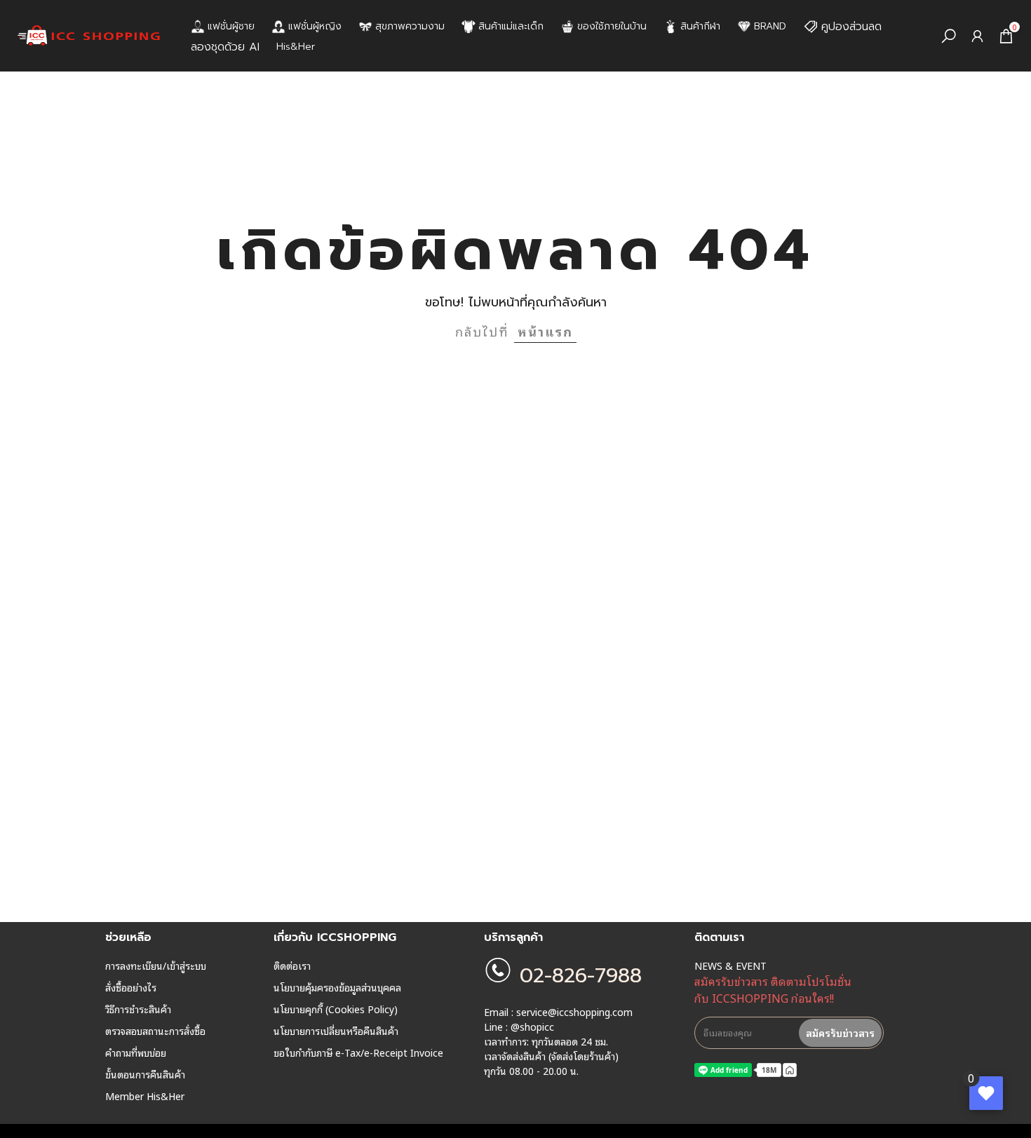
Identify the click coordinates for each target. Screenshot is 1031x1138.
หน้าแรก (545, 331)
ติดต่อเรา (292, 966)
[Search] (948, 36)
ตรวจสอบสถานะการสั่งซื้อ (155, 1031)
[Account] (977, 36)
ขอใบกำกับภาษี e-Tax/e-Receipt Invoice (358, 1052)
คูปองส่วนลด (851, 26)
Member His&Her (144, 1096)
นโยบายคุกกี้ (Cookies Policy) (336, 1009)
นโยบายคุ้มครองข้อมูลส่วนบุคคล (337, 987)
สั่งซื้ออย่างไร (130, 987)
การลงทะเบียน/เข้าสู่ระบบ (155, 966)
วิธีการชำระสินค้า (138, 1009)
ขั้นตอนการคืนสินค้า (145, 1074)
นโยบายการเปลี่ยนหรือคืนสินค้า (336, 1031)
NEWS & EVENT (730, 966)
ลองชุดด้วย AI (225, 47)
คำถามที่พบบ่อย (135, 1052)
